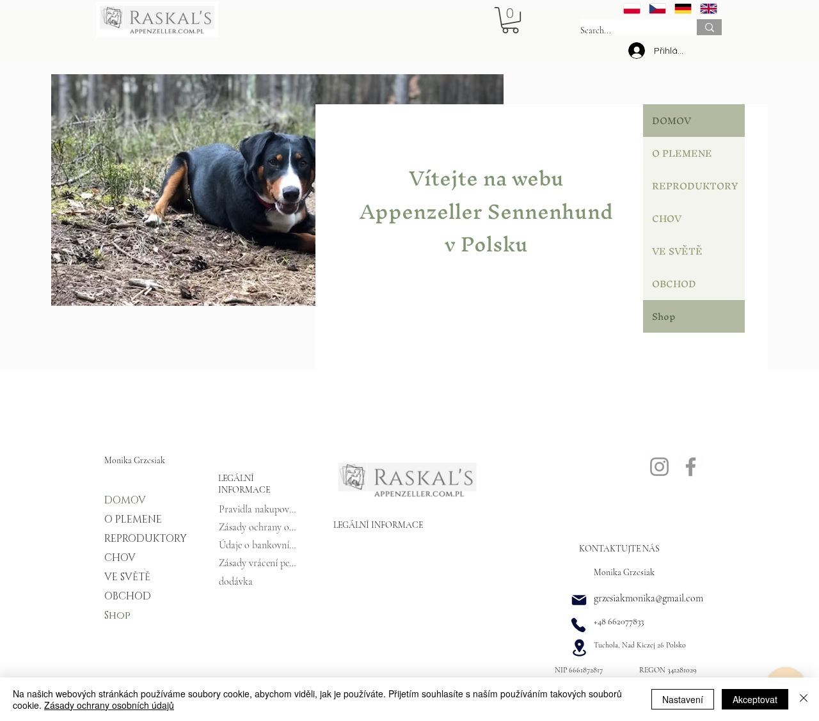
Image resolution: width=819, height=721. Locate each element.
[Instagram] (659, 466)
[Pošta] (579, 600)
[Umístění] (579, 647)
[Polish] (631, 8)
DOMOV (671, 120)
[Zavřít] (803, 699)
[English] (708, 8)
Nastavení (682, 699)
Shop (664, 316)
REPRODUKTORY (695, 185)
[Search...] (709, 27)
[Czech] (657, 8)
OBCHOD (674, 283)
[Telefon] (578, 625)
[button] (510, 20)
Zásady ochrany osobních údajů (109, 705)
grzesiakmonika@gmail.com (648, 598)
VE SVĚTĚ (677, 251)
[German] (683, 8)
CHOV (666, 218)
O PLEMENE (682, 153)
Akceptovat (755, 699)
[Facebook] (690, 466)
